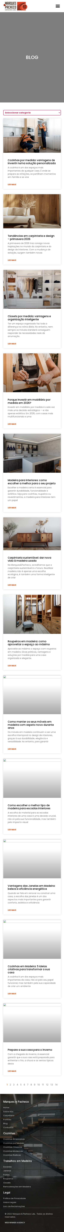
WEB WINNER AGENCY (15, 1222)
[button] (57, 6)
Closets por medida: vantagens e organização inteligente (29, 317)
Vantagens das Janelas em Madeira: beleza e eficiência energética (31, 887)
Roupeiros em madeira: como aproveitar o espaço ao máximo (29, 643)
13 (51, 1084)
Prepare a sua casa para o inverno (30, 1050)
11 (43, 1084)
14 (56, 1084)
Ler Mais (12, 184)
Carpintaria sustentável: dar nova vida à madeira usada (29, 559)
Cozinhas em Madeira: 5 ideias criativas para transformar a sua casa (29, 969)
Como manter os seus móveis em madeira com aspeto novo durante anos (31, 725)
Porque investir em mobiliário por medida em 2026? (29, 401)
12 (47, 1084)
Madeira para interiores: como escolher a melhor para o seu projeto (32, 481)
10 (38, 1084)
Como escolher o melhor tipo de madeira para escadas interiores (29, 807)
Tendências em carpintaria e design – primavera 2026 (31, 237)
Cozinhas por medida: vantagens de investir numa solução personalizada (32, 161)
